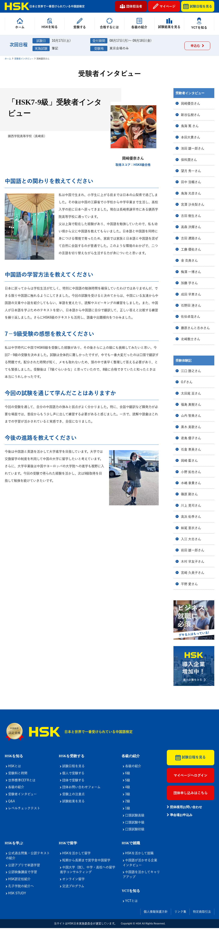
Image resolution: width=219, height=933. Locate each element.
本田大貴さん (190, 137)
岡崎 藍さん (189, 460)
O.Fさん (186, 382)
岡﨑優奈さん (190, 103)
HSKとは (14, 766)
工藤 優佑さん (191, 249)
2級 (127, 801)
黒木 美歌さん (191, 427)
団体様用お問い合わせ (185, 807)
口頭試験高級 (134, 815)
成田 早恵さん (191, 294)
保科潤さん (189, 159)
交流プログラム (72, 886)
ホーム (8, 59)
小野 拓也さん (191, 471)
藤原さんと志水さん (195, 327)
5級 (127, 780)
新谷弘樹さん (190, 114)
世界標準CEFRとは (21, 780)
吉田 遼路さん (191, 238)
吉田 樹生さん (191, 215)
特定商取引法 (202, 911)
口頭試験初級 (134, 829)
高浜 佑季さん (191, 516)
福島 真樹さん (191, 404)
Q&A (11, 801)
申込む (196, 45)
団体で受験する (72, 780)
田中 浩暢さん (191, 182)
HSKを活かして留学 (76, 853)
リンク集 (180, 911)
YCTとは (131, 900)
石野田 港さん (191, 305)
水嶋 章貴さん (191, 483)
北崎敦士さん (190, 339)
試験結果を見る (73, 801)
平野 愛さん (189, 584)
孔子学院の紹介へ (20, 886)
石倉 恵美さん (191, 449)
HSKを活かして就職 (139, 853)
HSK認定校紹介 (19, 879)
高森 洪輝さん (191, 226)
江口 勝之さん (191, 370)
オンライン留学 (73, 879)
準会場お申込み (180, 815)
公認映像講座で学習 (22, 872)
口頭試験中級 (134, 822)
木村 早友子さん (192, 561)
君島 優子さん (191, 438)
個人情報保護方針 (156, 911)
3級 (127, 794)
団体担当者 (134, 6)
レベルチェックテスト (23, 808)
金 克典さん (189, 260)
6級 (127, 773)
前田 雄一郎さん (192, 550)
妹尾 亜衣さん (191, 528)
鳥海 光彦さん (191, 193)
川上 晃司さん (191, 505)
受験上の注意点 (73, 794)
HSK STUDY (16, 893)
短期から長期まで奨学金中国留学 (85, 860)
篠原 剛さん (189, 494)
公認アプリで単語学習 (23, 865)
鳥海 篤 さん (190, 126)
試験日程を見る (201, 6)
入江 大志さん (191, 539)
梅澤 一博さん (191, 271)
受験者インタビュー (23, 59)
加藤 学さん (189, 283)
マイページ (167, 6)
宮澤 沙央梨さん (192, 204)
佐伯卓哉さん (190, 316)
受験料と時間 (17, 773)
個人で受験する (72, 773)
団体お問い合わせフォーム (81, 787)
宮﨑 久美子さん (192, 572)
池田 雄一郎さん (192, 148)
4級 (127, 787)
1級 (127, 808)
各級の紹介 (15, 787)
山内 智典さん (191, 415)
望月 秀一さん (191, 170)
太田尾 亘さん (191, 393)
